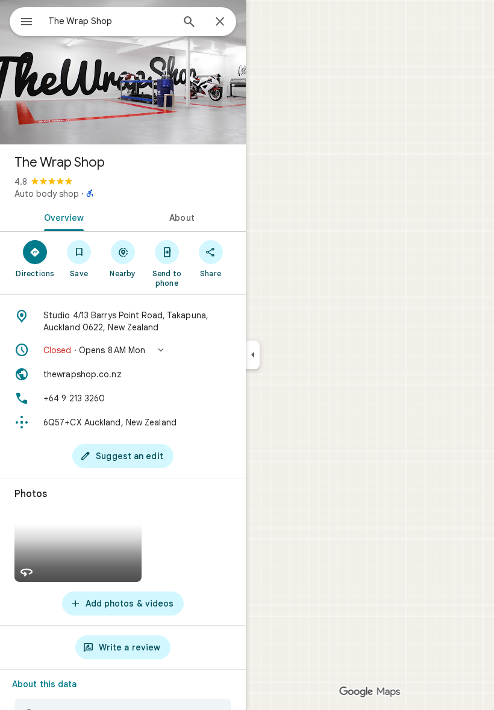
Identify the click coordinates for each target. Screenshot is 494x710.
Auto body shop (46, 193)
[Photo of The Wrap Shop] (123, 72)
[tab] (61, 216)
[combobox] (110, 21)
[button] (123, 350)
